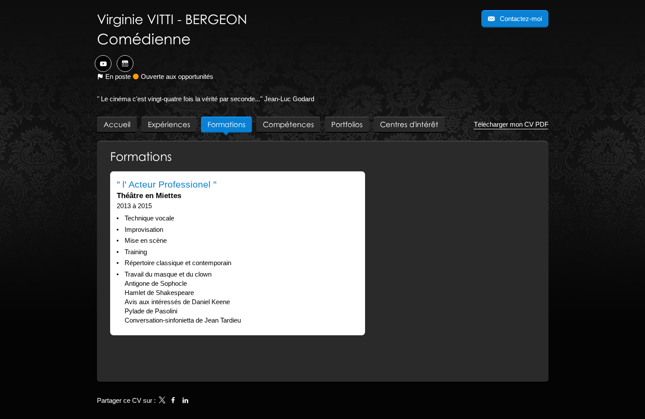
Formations (141, 156)
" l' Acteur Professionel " (166, 184)
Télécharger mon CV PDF (511, 124)
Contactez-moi (520, 18)
